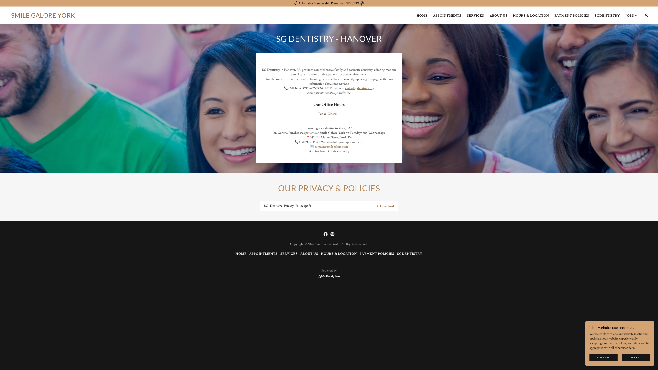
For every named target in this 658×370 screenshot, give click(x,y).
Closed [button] (332, 114)
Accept (635, 357)
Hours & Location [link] (531, 16)
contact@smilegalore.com (331, 147)
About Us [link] (499, 16)
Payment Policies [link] (572, 16)
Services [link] (475, 16)
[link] (43, 17)
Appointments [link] (447, 16)
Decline (603, 357)
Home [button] (241, 254)
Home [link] (422, 16)
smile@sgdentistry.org (359, 88)
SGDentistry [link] (607, 16)
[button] (631, 16)
